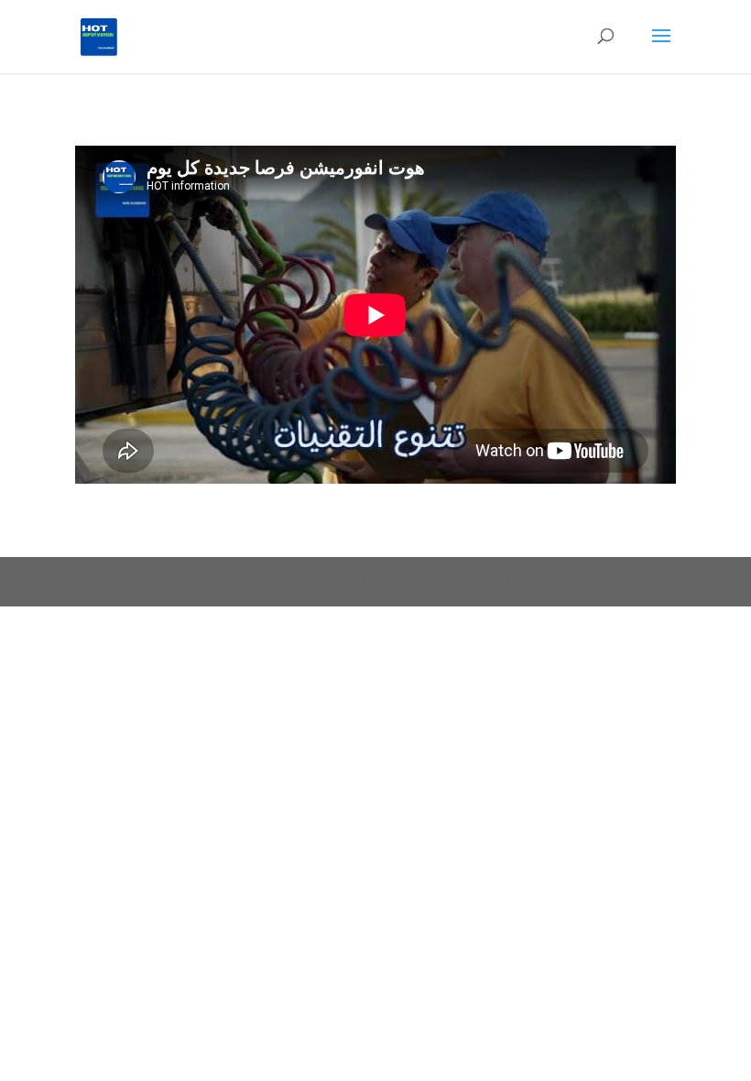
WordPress (513, 581)
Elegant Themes (333, 581)
